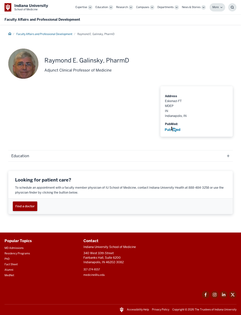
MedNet (9, 275)
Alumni (9, 270)
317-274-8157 (91, 269)
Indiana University (225, 309)
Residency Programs (17, 253)
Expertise (81, 7)
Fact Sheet (11, 264)
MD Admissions (14, 248)
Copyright (178, 309)
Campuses (142, 7)
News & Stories (191, 7)
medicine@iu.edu (94, 275)
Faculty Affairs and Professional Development (42, 19)
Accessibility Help (138, 309)
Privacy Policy (160, 309)
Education (101, 7)
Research (122, 7)
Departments (165, 7)
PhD (7, 259)
